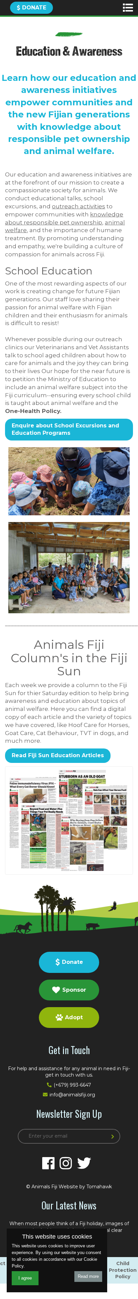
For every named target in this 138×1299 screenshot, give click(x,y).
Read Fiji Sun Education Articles (58, 755)
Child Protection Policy (123, 1270)
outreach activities (78, 206)
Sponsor (74, 990)
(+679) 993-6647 (72, 1085)
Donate (34, 7)
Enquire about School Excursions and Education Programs (65, 429)
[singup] (113, 1137)
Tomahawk (99, 1187)
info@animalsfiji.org (72, 1095)
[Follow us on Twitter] (84, 1163)
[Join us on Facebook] (48, 1163)
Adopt (74, 1017)
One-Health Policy (32, 411)
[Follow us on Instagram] (66, 1163)
